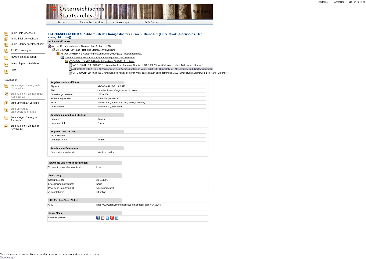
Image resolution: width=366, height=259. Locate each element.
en (355, 2)
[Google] (112, 218)
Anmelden (339, 2)
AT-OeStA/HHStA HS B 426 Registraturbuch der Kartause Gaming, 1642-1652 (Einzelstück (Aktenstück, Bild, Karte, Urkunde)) (138, 65)
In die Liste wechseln (23, 33)
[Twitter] (107, 218)
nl (364, 2)
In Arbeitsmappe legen (24, 56)
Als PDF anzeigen (21, 50)
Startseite (323, 2)
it (361, 2)
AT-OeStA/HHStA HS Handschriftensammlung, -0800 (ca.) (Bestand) (100, 57)
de (350, 2)
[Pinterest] (102, 218)
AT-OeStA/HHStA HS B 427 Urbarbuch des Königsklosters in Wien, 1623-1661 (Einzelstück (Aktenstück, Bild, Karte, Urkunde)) (143, 69)
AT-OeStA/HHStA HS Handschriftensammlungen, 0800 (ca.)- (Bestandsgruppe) (101, 53)
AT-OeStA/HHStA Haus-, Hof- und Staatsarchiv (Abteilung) (86, 50)
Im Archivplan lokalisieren (25, 63)
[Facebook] (98, 218)
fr (358, 2)
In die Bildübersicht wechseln (27, 44)
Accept (10, 257)
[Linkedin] (116, 218)
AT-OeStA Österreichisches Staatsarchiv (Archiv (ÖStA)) (81, 46)
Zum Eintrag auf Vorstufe (25, 102)
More (3, 257)
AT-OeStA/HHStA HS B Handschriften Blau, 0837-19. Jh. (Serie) (101, 61)
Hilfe (13, 70)
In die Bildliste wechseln (25, 38)
